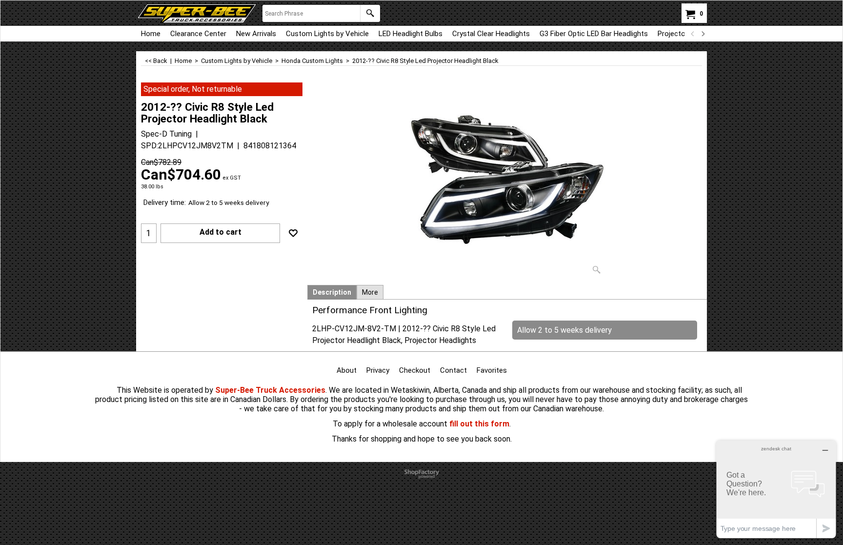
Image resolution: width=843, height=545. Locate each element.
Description (332, 292)
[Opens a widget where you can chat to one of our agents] (776, 489)
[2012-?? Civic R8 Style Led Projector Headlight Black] (507, 180)
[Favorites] (293, 233)
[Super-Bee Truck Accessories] (197, 13)
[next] (702, 33)
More (370, 292)
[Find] (370, 13)
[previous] (692, 33)
